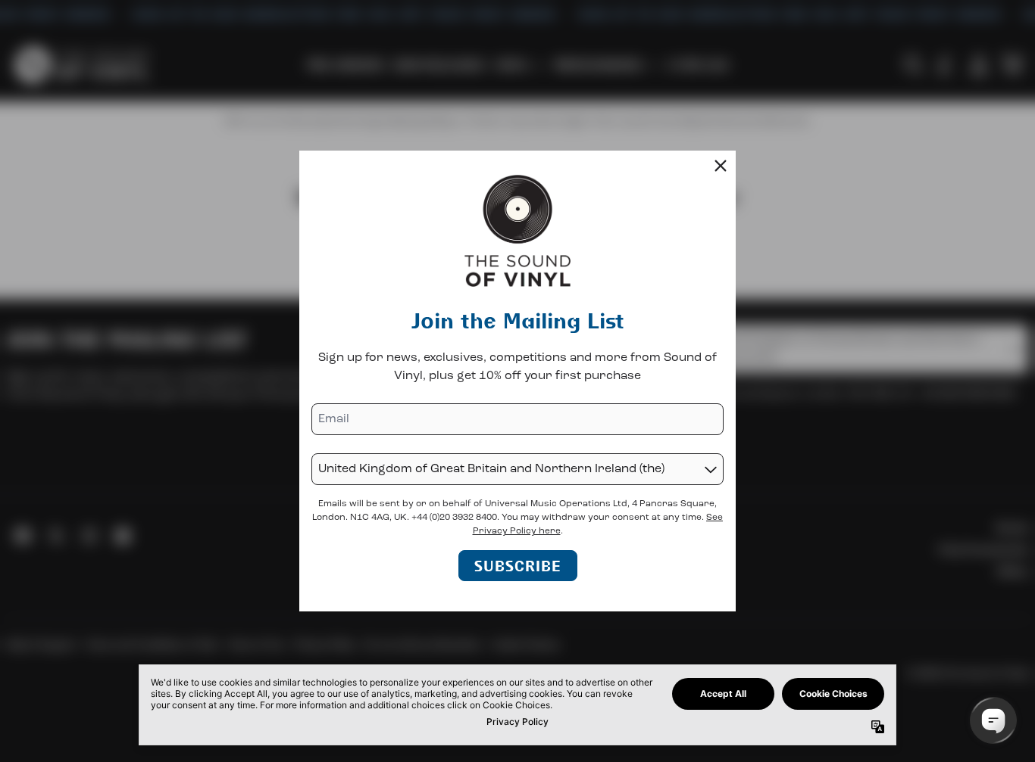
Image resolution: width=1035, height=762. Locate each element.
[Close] (720, 166)
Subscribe (517, 565)
